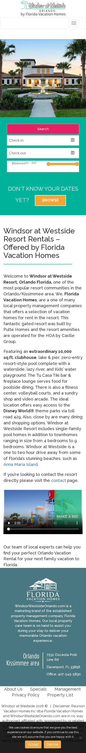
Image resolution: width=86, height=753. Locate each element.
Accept (33, 744)
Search (43, 129)
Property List (60, 694)
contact (58, 480)
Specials (38, 689)
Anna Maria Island (20, 464)
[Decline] (80, 737)
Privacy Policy (25, 694)
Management (68, 689)
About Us (13, 689)
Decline (52, 744)
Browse (50, 200)
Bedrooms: (18, 163)
